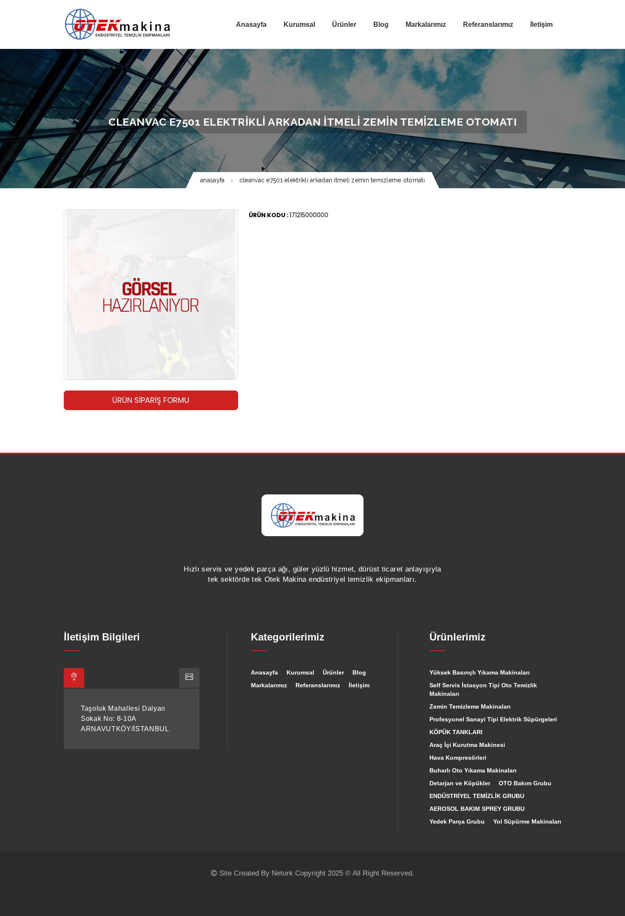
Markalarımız (269, 685)
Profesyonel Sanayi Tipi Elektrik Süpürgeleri (493, 719)
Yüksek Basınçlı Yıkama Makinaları (479, 672)
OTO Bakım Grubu (525, 783)
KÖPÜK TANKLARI (456, 732)
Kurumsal (300, 672)
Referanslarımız (317, 685)
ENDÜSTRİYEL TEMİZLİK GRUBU (476, 796)
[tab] (74, 678)
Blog (359, 672)
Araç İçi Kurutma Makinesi (467, 744)
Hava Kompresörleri (457, 757)
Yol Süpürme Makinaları (527, 821)
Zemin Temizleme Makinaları (470, 706)
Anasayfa (264, 672)
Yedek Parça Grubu (457, 821)
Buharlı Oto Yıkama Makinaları (473, 770)
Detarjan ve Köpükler (459, 783)
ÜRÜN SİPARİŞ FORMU (150, 400)
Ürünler (333, 672)
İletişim (359, 685)
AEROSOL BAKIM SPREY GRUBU (477, 808)
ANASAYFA (212, 180)
